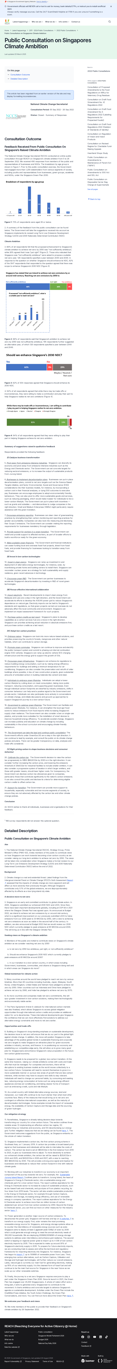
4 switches (64, 1219)
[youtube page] (94, 1337)
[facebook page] (82, 1337)
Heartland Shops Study (98, 153)
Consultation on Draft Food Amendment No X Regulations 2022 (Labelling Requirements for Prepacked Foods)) (99, 114)
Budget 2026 (43, 1339)
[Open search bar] (109, 21)
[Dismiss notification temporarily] (111, 6)
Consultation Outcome (20, 74)
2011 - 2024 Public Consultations (41, 30)
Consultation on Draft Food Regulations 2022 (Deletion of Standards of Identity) (99, 127)
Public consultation (45, 1332)
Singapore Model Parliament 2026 (51, 1336)
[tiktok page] (106, 1337)
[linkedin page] (100, 1337)
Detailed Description (19, 79)
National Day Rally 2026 (47, 1343)
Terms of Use (48, 1361)
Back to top (95, 199)
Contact (84, 1342)
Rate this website (11, 1347)
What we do (9, 1339)
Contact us (75, 22)
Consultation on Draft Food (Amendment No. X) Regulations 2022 (99, 102)
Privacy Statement (32, 1361)
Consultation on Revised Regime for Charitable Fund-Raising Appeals (100, 146)
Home (7, 30)
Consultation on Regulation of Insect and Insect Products (99, 137)
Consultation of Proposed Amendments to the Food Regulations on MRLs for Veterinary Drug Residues (99, 91)
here (64, 1130)
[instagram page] (88, 1337)
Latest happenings (19, 30)
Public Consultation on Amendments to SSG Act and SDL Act (98, 172)
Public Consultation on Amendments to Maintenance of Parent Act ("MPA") (99, 161)
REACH (59, 1361)
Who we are (9, 1336)
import (19, 1254)
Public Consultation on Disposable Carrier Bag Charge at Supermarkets (98, 182)
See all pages (93, 189)
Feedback (85, 1346)
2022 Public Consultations (66, 30)
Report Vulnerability (12, 1361)
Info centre (9, 1343)
